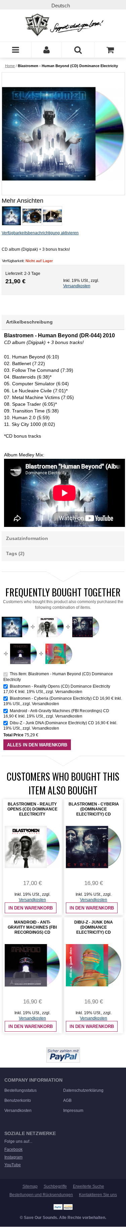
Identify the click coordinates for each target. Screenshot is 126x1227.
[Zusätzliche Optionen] (63, 1050)
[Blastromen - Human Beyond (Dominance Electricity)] (11, 216)
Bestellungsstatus (20, 1090)
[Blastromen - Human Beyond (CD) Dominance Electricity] (63, 133)
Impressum (73, 1110)
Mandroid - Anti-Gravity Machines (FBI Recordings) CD (59, 710)
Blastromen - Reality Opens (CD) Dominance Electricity (60, 686)
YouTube (12, 1165)
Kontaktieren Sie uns (98, 1194)
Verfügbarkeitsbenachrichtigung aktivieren (40, 233)
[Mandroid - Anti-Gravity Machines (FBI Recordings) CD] (23, 643)
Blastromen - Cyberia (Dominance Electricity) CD (54, 698)
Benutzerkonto (17, 1100)
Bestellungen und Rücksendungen (41, 1194)
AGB (67, 1100)
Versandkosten (76, 286)
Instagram (13, 1157)
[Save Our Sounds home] (63, 25)
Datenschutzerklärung (83, 1090)
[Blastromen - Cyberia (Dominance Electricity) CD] (85, 616)
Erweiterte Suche (88, 1186)
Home (10, 66)
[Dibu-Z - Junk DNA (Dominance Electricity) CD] (58, 643)
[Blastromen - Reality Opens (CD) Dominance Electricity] (50, 616)
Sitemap (30, 1186)
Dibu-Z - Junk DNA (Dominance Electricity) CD (52, 723)
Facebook (13, 1149)
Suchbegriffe (55, 1186)
